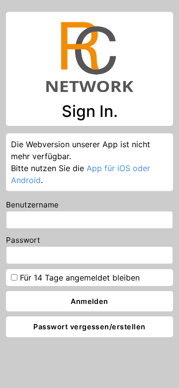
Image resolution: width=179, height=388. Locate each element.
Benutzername (32, 204)
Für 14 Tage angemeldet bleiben (78, 278)
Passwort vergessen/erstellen (89, 326)
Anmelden (89, 301)
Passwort (23, 240)
